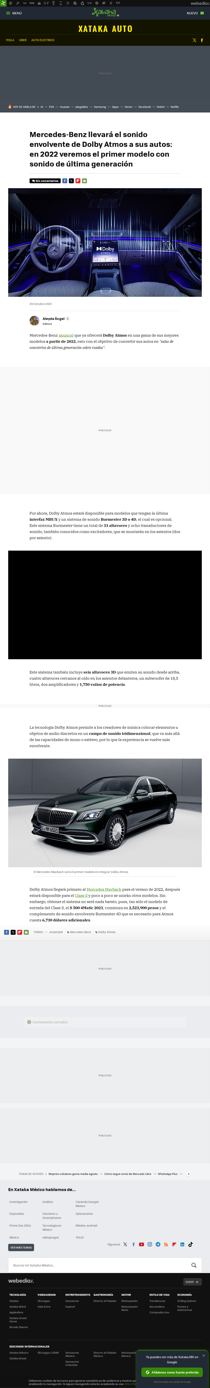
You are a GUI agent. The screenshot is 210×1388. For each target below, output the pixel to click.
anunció (66, 335)
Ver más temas (21, 1247)
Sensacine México (72, 1354)
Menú (17, 13)
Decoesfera (157, 1306)
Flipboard (77, 180)
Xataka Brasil (17, 1358)
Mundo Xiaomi (18, 1327)
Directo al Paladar (105, 1301)
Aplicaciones (84, 1213)
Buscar (194, 1265)
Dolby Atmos (107, 932)
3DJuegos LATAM (48, 1352)
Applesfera (16, 1312)
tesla (10, 40)
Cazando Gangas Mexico (87, 1204)
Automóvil (105, 28)
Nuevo (192, 13)
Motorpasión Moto (129, 1308)
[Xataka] (3, 3)
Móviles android (86, 1225)
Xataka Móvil (17, 1306)
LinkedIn (182, 1244)
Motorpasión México (129, 1354)
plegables (81, 107)
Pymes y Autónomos (184, 1308)
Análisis (47, 1202)
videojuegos (50, 1237)
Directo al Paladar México (105, 1354)
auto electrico (42, 40)
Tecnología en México (51, 1227)
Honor (128, 107)
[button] (55, 318)
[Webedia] (21, 1280)
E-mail (84, 180)
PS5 (51, 107)
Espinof (70, 1306)
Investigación (18, 1202)
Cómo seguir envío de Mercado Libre (128, 1174)
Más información (135, 1384)
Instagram (149, 1244)
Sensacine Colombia (72, 1363)
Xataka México (105, 12)
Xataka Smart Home (18, 1319)
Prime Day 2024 (20, 1225)
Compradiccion (159, 1312)
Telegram (158, 1244)
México (14, 1237)
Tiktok (190, 1244)
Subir (190, 1282)
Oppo (115, 107)
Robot (161, 107)
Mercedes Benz (80, 932)
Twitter (194, 40)
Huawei (65, 107)
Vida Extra (44, 1306)
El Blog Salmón (186, 1301)
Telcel (80, 1237)
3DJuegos (44, 1301)
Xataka (13, 1301)
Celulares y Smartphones (51, 1215)
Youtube (141, 1244)
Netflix (175, 107)
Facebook (201, 40)
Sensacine (72, 1301)
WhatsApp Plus (168, 1174)
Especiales (16, 1213)
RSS (166, 1244)
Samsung (100, 107)
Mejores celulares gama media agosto (73, 1174)
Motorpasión (129, 1301)
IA (42, 107)
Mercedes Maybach (104, 889)
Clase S (81, 895)
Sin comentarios (47, 181)
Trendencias (157, 1301)
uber (22, 40)
